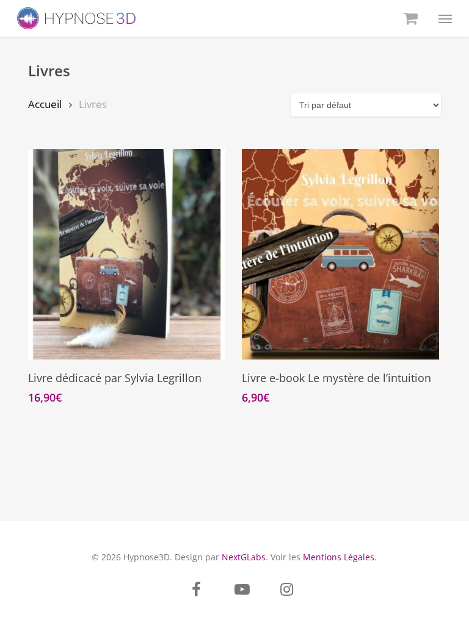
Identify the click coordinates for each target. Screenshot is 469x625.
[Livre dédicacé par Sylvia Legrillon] (126, 254)
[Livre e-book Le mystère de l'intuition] (340, 254)
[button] (445, 18)
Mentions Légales (338, 557)
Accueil (45, 104)
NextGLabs (244, 557)
